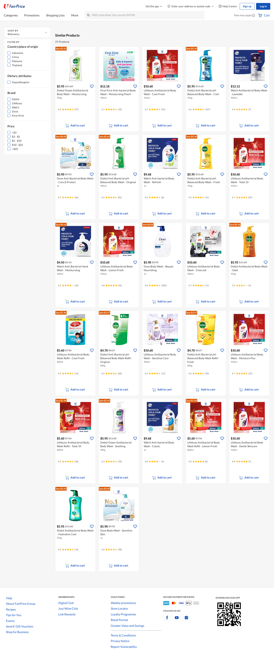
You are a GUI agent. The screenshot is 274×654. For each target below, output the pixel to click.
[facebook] (167, 620)
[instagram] (186, 620)
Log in (263, 6)
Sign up (247, 6)
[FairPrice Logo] (14, 6)
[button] (253, 15)
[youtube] (176, 620)
